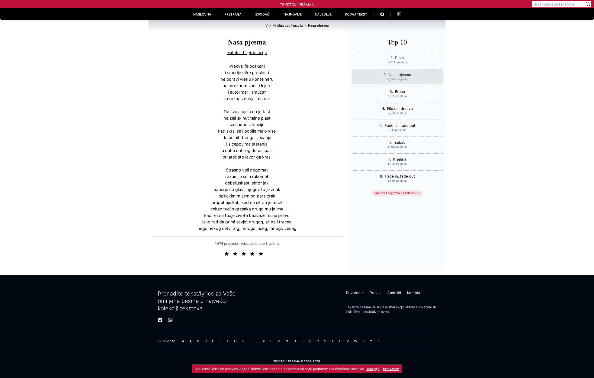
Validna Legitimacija (247, 52)
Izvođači (262, 14)
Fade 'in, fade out (400, 125)
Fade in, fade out (400, 176)
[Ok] (245, 253)
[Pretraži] (588, 4)
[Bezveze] (237, 253)
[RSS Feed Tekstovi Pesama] (399, 14)
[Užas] (228, 253)
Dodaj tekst (356, 14)
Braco (400, 91)
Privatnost (355, 292)
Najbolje (323, 14)
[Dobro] (254, 253)
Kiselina (399, 159)
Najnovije (293, 14)
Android (394, 292)
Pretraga (233, 14)
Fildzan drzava (400, 108)
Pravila (375, 292)
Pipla (399, 57)
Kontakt (413, 292)
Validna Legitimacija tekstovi (395, 193)
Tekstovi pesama (359, 307)
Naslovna (202, 14)
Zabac (399, 142)
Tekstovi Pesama (297, 4)
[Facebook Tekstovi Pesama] (382, 14)
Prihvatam (391, 369)
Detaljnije (372, 369)
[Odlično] (262, 253)
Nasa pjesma (400, 74)
